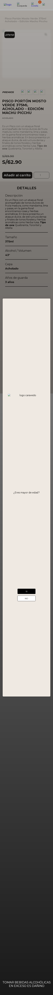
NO (26, 598)
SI (27, 591)
